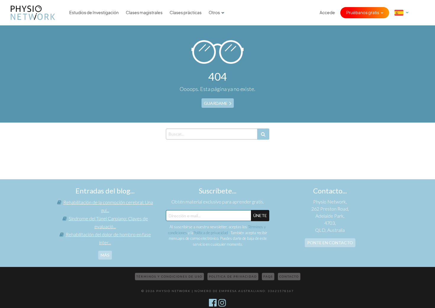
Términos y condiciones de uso (169, 276)
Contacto (289, 276)
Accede (327, 12)
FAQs (268, 276)
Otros (214, 12)
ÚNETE (260, 215)
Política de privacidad (211, 232)
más (105, 255)
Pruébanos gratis (362, 12)
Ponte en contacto (330, 242)
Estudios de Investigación (94, 12)
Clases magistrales (144, 12)
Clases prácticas (186, 12)
